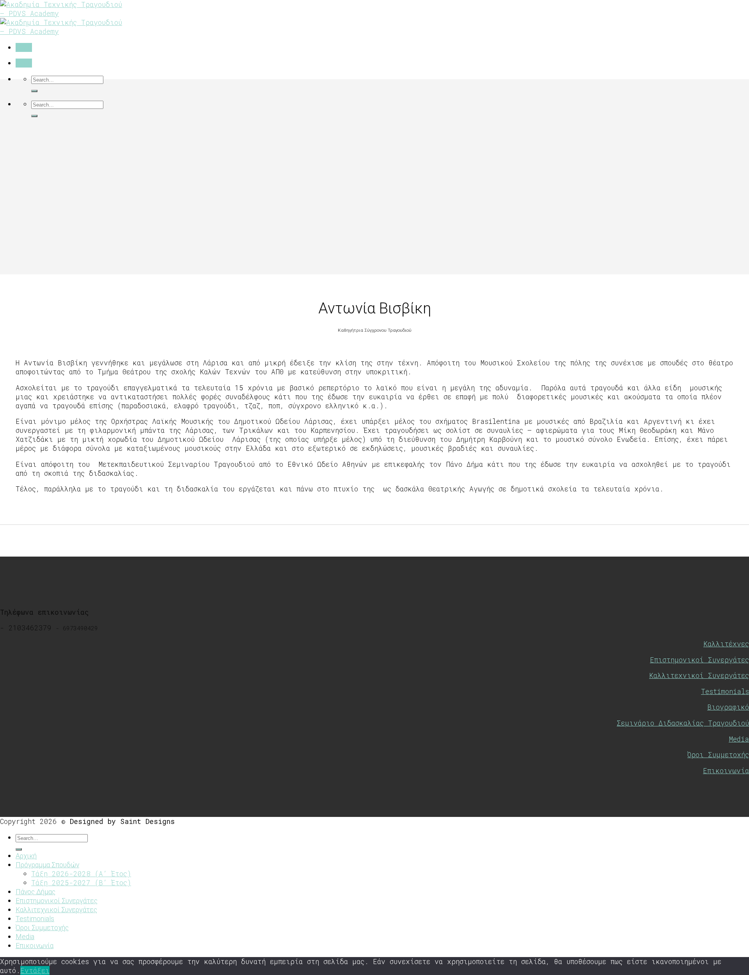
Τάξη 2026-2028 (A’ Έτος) (81, 873)
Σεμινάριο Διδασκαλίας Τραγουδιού (683, 723)
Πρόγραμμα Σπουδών (47, 865)
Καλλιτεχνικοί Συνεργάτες (699, 675)
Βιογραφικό (728, 707)
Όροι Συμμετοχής (718, 754)
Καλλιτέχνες (726, 643)
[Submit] (34, 91)
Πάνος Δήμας (35, 892)
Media (739, 739)
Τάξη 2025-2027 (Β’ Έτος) (81, 882)
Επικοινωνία (726, 770)
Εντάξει (35, 970)
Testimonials (725, 691)
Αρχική (26, 856)
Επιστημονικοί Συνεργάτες (699, 659)
